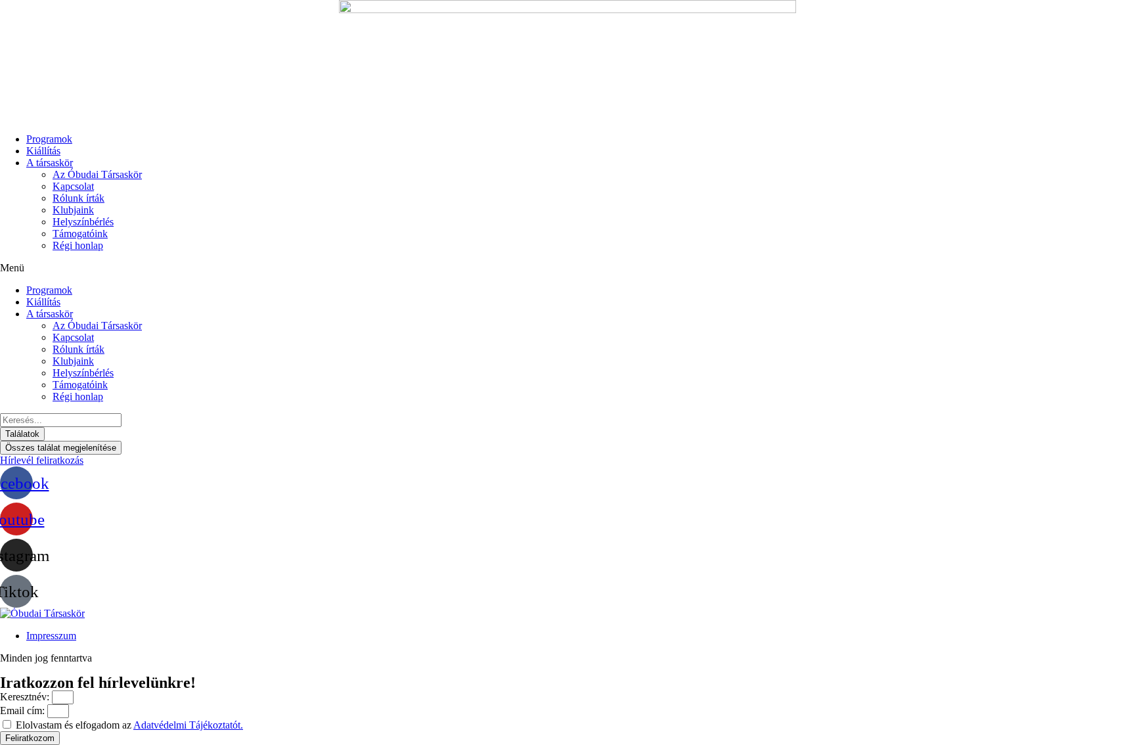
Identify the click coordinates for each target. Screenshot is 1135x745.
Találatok (22, 434)
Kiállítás (43, 150)
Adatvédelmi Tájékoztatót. (188, 725)
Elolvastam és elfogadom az (129, 725)
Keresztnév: (26, 696)
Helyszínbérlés (83, 221)
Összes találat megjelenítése (60, 448)
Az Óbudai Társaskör (97, 174)
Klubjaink (73, 209)
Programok (49, 139)
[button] (567, 268)
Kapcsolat (73, 186)
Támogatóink (80, 233)
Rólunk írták (78, 198)
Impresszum (51, 635)
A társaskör (49, 162)
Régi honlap (78, 245)
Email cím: (23, 710)
